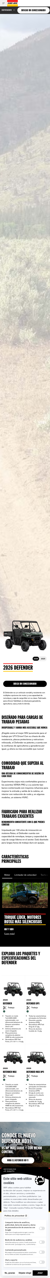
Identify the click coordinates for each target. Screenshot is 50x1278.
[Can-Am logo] (12, 3)
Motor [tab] (7, 874)
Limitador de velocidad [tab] (25, 874)
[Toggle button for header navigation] (3, 3)
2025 (43, 658)
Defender (7, 10)
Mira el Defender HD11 (18, 1160)
